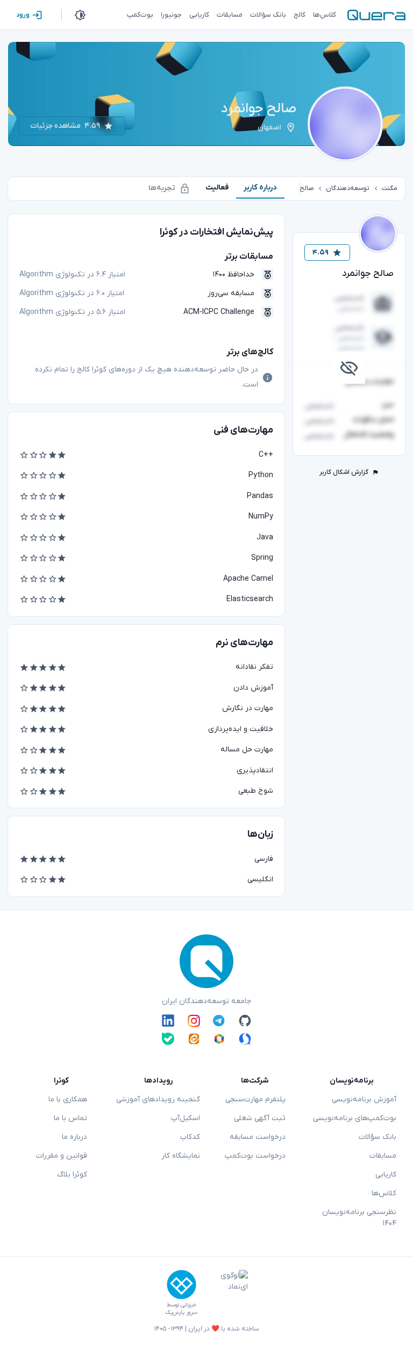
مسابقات (382, 1156)
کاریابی (385, 1174)
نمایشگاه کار (180, 1156)
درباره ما (74, 1137)
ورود (23, 15)
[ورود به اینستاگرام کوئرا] (194, 1020)
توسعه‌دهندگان (347, 188)
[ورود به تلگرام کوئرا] (219, 1020)
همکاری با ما (67, 1099)
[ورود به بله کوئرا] (168, 1039)
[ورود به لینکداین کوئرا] (168, 1020)
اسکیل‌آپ (185, 1118)
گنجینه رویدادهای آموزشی (158, 1099)
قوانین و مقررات (61, 1156)
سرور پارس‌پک (181, 1312)
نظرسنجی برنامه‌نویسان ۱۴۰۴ (359, 1218)
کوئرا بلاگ (72, 1174)
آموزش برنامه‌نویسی (364, 1099)
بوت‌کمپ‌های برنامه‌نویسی (354, 1118)
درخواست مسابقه (258, 1137)
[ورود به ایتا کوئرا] (194, 1039)
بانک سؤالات (377, 1137)
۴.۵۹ (320, 252)
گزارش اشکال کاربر (343, 472)
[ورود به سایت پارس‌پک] (181, 1284)
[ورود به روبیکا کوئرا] (219, 1039)
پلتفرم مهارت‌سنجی (255, 1099)
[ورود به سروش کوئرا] (245, 1039)
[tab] (260, 187)
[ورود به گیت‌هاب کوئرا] (245, 1020)
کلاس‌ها (384, 1193)
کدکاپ (190, 1137)
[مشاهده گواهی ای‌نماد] (226, 1293)
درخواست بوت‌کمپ (255, 1156)
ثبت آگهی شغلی (260, 1118)
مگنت (389, 188)
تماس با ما (70, 1118)
